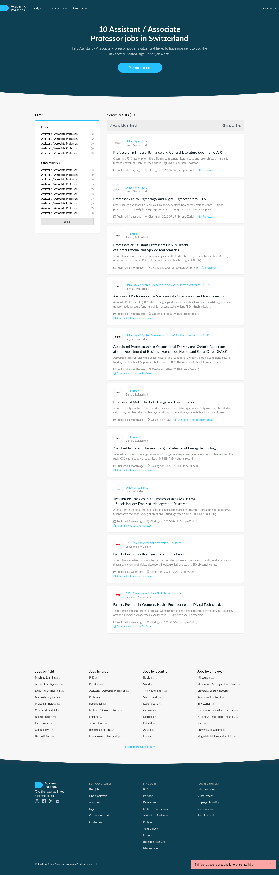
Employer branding (208, 802)
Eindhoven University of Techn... (217, 710)
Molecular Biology (47, 703)
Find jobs (38, 8)
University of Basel (136, 141)
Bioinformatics (45, 716)
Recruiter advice (206, 815)
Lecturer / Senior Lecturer (105, 710)
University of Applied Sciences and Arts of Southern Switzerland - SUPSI (168, 285)
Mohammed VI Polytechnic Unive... (219, 684)
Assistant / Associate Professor (134, 318)
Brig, (129, 491)
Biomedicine (44, 736)
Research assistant (101, 730)
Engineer (95, 716)
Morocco (150, 716)
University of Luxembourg (214, 690)
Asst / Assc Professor (155, 815)
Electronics (43, 723)
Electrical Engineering (49, 690)
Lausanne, (132, 546)
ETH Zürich (132, 234)
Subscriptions (205, 796)
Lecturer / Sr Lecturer (155, 809)
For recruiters (268, 8)
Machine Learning (47, 677)
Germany (150, 710)
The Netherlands (155, 690)
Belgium (150, 677)
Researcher (97, 703)
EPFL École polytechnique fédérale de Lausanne (153, 543)
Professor (208, 170)
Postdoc (96, 684)
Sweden (150, 684)
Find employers (58, 8)
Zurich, (130, 237)
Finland (149, 723)
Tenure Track (98, 723)
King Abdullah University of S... (216, 736)
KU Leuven (205, 677)
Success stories (206, 809)
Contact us (95, 822)
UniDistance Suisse (137, 487)
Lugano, (131, 288)
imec (201, 723)
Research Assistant (154, 841)
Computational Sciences (51, 710)
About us (94, 802)
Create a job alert (141, 68)
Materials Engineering (49, 697)
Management (151, 848)
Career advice (81, 8)
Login (92, 809)
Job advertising (206, 789)
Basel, (129, 145)
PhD (94, 677)
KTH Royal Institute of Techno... (217, 716)
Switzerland (140, 145)
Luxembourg (152, 703)
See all (67, 221)
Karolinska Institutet (210, 697)
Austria (148, 730)
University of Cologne (211, 730)
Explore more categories (138, 746)
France (148, 736)
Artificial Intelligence (49, 684)
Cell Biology (44, 730)
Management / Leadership (106, 736)
